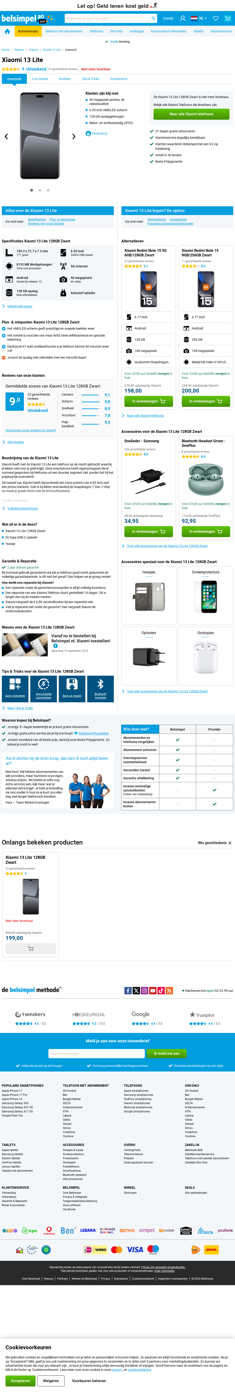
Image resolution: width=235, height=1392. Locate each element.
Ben (65, 1095)
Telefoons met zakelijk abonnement (207, 1158)
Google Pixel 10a (12, 1115)
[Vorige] (6, 136)
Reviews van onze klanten (46, 223)
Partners (62, 1278)
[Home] (7, 31)
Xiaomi (33, 49)
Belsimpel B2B (193, 1150)
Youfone (68, 1136)
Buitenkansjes (28, 31)
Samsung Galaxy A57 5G (17, 1107)
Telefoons (96, 31)
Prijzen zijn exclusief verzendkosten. (163, 1267)
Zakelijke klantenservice (199, 1154)
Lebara (67, 1115)
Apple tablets (10, 1150)
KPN (66, 1111)
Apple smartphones (136, 1090)
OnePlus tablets (11, 1162)
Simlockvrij (99, 133)
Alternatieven (156, 219)
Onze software (72, 1205)
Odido (66, 1119)
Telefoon (19, 49)
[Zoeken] (153, 18)
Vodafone (69, 1132)
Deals (190, 1187)
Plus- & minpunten (62, 219)
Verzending (9, 1192)
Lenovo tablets (11, 1166)
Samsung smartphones (138, 1095)
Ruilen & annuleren (13, 1205)
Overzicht (71, 49)
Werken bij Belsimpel (84, 1278)
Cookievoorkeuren (143, 1278)
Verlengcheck (132, 1150)
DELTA (67, 1103)
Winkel (130, 1187)
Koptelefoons (71, 1166)
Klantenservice (221, 31)
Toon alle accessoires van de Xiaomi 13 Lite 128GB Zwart (167, 546)
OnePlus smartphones (137, 1099)
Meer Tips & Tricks (20, 708)
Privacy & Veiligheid (75, 1197)
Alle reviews (15, 442)
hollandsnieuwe (72, 1107)
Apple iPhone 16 (12, 1099)
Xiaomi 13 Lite (52, 49)
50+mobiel (69, 1090)
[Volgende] (73, 136)
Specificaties (37, 219)
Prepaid (129, 1158)
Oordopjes (69, 1162)
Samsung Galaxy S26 (15, 1103)
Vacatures (69, 1209)
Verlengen (137, 31)
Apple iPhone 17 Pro (14, 1095)
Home (5, 49)
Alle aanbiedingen (196, 1192)
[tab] (31, 190)
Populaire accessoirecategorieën (170, 223)
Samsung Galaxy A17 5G (17, 1111)
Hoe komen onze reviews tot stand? (31, 430)
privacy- (117, 1370)
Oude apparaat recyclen (138, 1162)
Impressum (121, 1278)
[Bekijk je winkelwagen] (227, 18)
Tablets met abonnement (17, 1170)
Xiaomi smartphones (137, 1103)
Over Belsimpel (72, 1192)
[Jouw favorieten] (215, 18)
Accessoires (178, 219)
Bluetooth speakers (75, 1175)
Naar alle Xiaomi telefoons (145, 415)
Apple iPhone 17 (12, 1090)
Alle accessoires (73, 1179)
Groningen (130, 1192)
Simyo (67, 1128)
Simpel (67, 1124)
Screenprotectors (73, 1154)
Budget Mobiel (72, 1099)
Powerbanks (70, 1158)
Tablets (198, 31)
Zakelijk (192, 1145)
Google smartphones (137, 1111)
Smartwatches (72, 1170)
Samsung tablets (12, 1154)
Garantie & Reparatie (14, 1201)
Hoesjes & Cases (73, 1150)
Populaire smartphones (23, 1085)
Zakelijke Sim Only (196, 1162)
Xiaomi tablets (11, 1158)
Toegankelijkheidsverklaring (80, 1201)
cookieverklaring (139, 1370)
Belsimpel (71, 1187)
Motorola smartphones (138, 1107)
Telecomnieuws (133, 1154)
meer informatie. (164, 1271)
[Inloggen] (182, 18)
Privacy (105, 1278)
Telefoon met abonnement (63, 31)
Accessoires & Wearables (168, 31)
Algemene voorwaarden (172, 1278)
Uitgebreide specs (19, 306)
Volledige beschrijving (22, 508)
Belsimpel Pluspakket (94, 733)
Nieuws (48, 1278)
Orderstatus (9, 1197)
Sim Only (116, 31)
